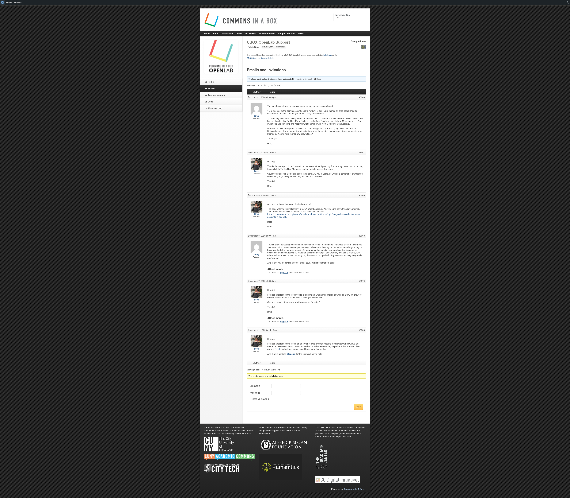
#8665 (362, 195)
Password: (255, 393)
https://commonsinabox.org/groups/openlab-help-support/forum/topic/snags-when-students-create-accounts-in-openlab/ (313, 215)
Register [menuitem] (18, 2)
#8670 (362, 281)
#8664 (362, 152)
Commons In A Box (354, 488)
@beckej (291, 353)
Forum (211, 88)
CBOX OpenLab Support (268, 42)
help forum (327, 55)
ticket (277, 348)
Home (211, 81)
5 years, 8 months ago (302, 79)
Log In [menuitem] (9, 2)
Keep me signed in (260, 399)
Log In (358, 407)
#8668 (362, 235)
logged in (284, 272)
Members (214, 108)
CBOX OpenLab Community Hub (260, 58)
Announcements (216, 95)
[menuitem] (2, 2)
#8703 (362, 330)
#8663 (362, 97)
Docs (210, 101)
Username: (255, 386)
